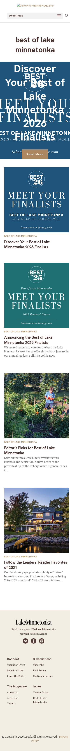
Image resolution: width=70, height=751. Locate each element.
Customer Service (43, 676)
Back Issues (39, 670)
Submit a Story (15, 670)
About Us (12, 692)
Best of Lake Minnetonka (20, 236)
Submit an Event (16, 664)
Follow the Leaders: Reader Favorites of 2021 (35, 565)
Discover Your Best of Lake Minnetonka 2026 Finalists (35, 103)
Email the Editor (16, 676)
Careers (11, 703)
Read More (35, 154)
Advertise (12, 698)
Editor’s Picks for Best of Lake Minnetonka (29, 450)
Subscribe (38, 664)
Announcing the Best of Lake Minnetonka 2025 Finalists (28, 340)
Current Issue (40, 692)
